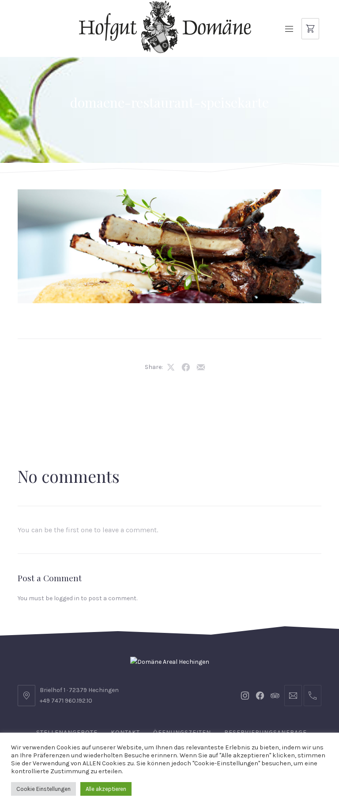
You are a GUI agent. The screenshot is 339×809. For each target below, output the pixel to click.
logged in (66, 598)
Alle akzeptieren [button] (106, 789)
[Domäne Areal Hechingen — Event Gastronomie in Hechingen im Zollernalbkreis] (165, 27)
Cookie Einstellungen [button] (43, 789)
